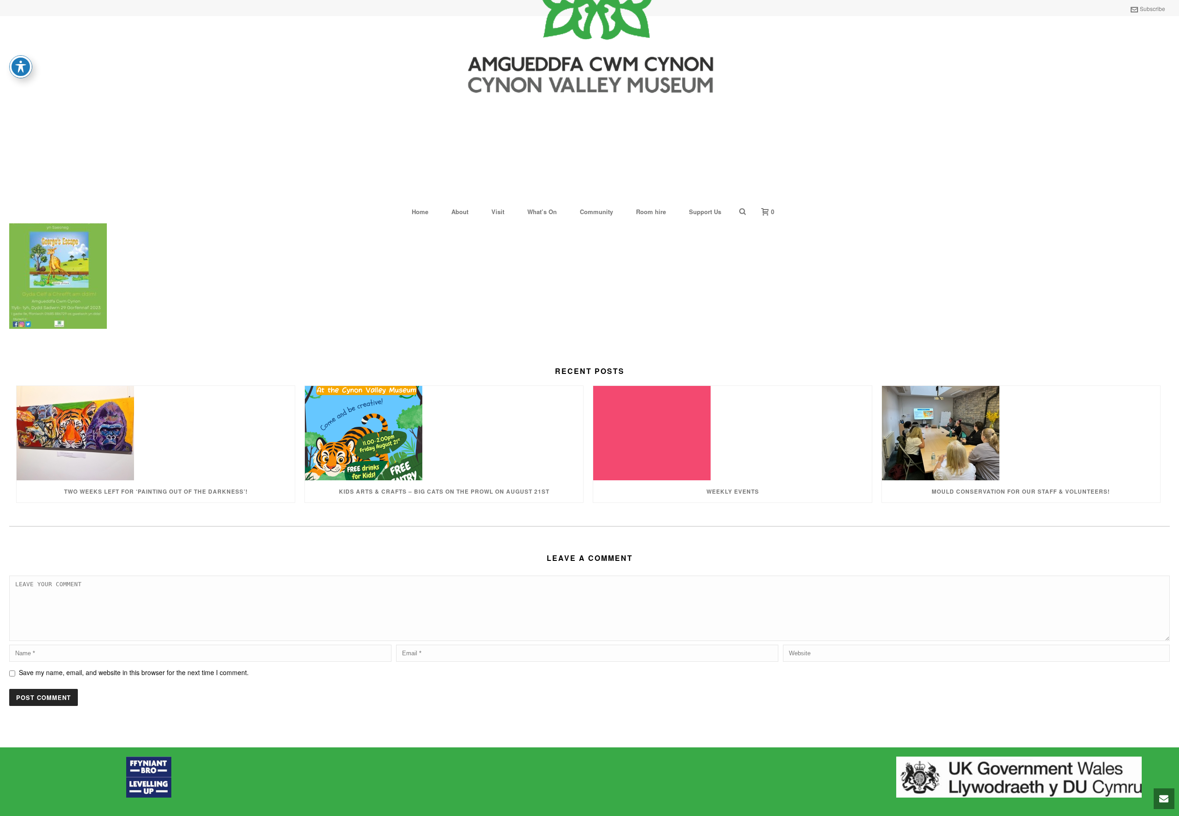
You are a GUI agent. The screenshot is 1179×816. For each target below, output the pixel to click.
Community (596, 211)
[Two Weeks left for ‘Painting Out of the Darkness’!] (156, 433)
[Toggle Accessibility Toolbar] (21, 67)
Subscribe (1152, 8)
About (459, 211)
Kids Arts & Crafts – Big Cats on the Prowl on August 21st (444, 491)
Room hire (651, 211)
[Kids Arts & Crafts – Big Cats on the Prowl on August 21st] (444, 433)
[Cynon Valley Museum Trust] (589, 107)
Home (420, 211)
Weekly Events (732, 491)
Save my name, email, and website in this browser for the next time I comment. (134, 672)
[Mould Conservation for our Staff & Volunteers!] (1021, 433)
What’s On (542, 211)
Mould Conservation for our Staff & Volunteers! (1021, 491)
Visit (497, 211)
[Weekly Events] (732, 433)
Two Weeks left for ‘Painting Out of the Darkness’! (156, 491)
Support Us (705, 211)
